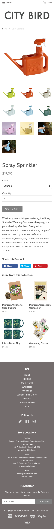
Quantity (6, 193)
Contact (27, 378)
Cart (50, 2)
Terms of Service (27, 402)
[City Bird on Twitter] (20, 421)
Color (5, 180)
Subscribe (43, 501)
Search (27, 374)
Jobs (27, 406)
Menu (9, 2)
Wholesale (27, 386)
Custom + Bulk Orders (27, 394)
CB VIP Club (27, 382)
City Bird (26, 510)
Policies (27, 398)
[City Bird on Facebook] (27, 421)
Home (4, 29)
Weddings (27, 390)
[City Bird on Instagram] (34, 421)
